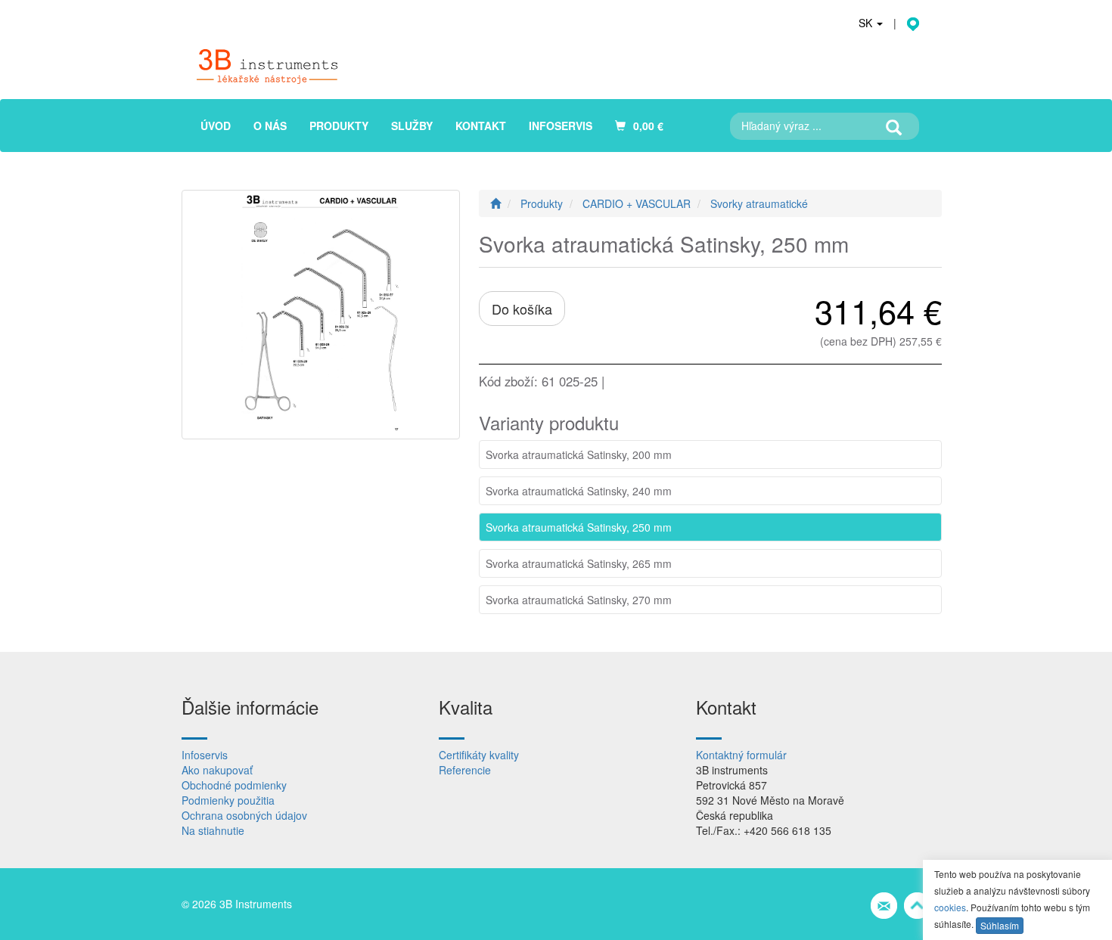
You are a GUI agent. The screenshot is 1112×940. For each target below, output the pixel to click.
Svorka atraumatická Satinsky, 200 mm (579, 454)
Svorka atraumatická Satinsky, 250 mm (579, 527)
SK (867, 22)
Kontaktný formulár (741, 754)
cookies (950, 907)
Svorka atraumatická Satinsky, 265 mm (579, 563)
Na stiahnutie (213, 830)
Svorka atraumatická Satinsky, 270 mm (579, 599)
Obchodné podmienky (234, 785)
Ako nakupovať (217, 769)
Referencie (465, 769)
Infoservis (205, 754)
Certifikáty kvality (479, 754)
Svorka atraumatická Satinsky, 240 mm (579, 490)
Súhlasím (999, 925)
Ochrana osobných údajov (244, 815)
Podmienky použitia (228, 800)
